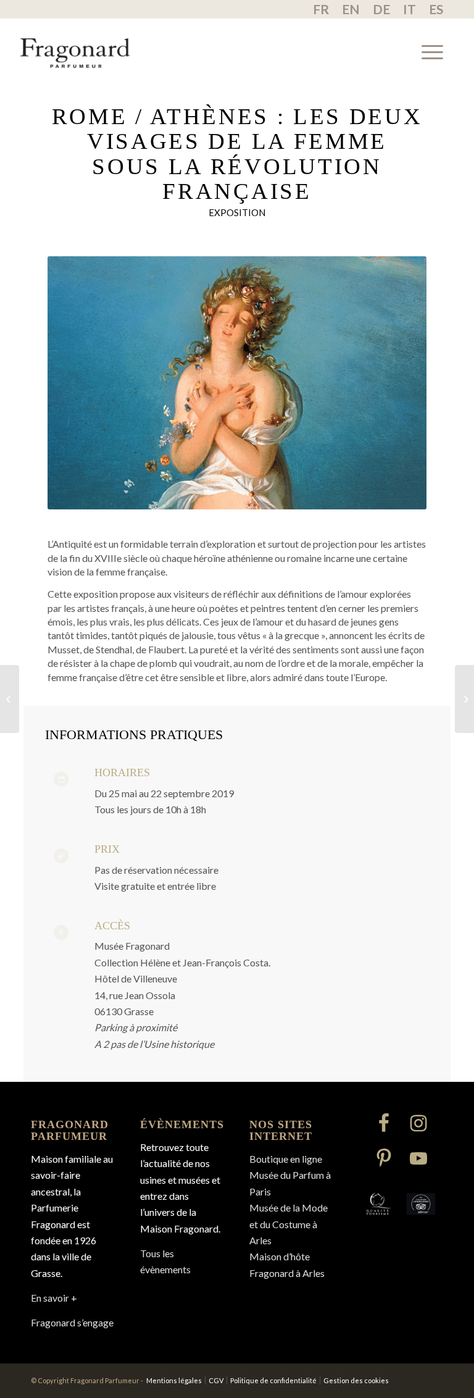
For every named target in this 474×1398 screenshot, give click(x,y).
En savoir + (54, 1298)
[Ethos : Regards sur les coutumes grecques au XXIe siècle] (464, 699)
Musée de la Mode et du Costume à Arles (288, 1224)
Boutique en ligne (285, 1159)
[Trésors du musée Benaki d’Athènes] (9, 699)
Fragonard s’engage (72, 1322)
